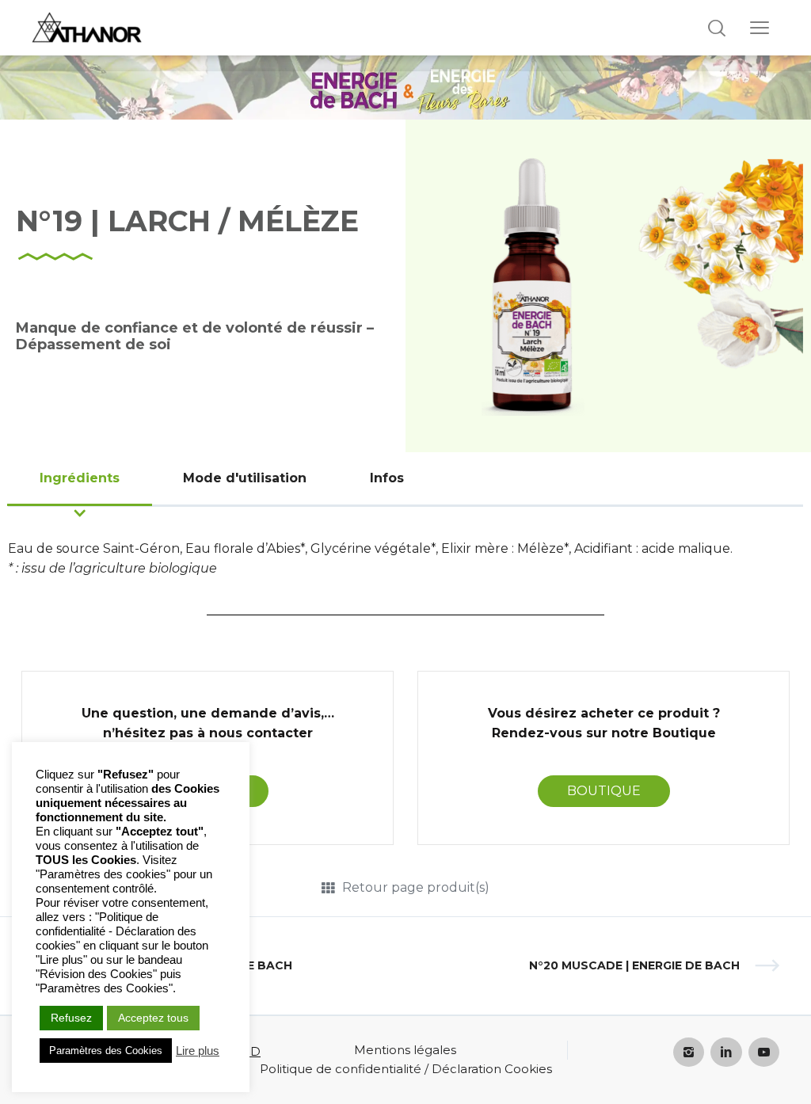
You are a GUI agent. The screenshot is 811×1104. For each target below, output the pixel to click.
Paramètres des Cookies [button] (105, 1050)
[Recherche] (716, 28)
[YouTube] (764, 1052)
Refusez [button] (71, 1017)
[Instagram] (689, 1052)
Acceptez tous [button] (153, 1017)
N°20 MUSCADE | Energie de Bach (634, 965)
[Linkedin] (726, 1052)
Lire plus (197, 1051)
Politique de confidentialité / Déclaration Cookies (406, 1068)
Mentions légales (405, 1049)
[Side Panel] (759, 28)
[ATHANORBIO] (87, 27)
